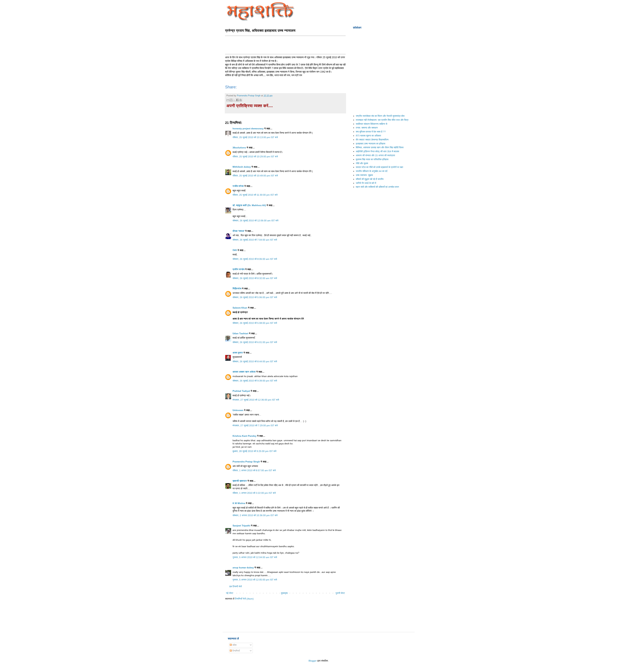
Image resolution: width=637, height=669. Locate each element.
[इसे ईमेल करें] (228, 100)
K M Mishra (239, 503)
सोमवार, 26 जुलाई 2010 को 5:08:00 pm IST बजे (255, 323)
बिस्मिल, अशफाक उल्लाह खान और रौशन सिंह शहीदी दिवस (379, 147)
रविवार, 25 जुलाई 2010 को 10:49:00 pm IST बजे (255, 175)
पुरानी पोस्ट (340, 593)
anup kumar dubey (243, 567)
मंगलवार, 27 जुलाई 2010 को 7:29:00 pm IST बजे (255, 425)
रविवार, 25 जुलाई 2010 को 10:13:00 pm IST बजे (255, 137)
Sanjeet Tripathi (241, 525)
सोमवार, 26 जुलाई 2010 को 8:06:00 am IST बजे (255, 259)
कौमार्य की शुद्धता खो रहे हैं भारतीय (370, 179)
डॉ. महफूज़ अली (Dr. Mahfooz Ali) (249, 205)
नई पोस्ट (229, 593)
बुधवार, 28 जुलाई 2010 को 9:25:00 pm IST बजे (254, 451)
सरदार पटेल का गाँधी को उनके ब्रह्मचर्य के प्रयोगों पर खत (379, 167)
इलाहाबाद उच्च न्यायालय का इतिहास (370, 143)
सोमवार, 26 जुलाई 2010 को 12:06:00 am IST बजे (255, 220)
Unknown (238, 410)
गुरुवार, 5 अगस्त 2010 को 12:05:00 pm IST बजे (255, 579)
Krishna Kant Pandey (244, 436)
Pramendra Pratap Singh (246, 461)
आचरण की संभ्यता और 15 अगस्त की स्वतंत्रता (375, 155)
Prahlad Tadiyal (241, 391)
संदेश (234, 645)
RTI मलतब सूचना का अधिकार (368, 135)
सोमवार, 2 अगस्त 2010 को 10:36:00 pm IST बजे (255, 515)
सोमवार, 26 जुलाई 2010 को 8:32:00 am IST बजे (255, 278)
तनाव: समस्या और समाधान (367, 127)
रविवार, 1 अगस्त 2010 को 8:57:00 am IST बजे (254, 470)
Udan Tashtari (240, 333)
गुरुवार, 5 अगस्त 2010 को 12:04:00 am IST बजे (255, 557)
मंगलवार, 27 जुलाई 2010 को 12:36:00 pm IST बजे (256, 399)
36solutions (239, 147)
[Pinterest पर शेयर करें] (240, 100)
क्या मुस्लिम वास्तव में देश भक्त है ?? (371, 131)
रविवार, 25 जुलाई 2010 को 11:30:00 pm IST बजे (255, 194)
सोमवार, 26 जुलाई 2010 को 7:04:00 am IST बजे (255, 239)
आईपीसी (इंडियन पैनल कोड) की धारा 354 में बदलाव (377, 151)
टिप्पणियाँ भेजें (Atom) (244, 598)
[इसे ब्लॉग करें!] (231, 100)
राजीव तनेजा (238, 186)
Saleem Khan (240, 307)
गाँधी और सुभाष (362, 163)
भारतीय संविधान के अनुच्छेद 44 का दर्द (371, 171)
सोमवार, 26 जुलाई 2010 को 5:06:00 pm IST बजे (255, 297)
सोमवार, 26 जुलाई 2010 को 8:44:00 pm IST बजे (255, 361)
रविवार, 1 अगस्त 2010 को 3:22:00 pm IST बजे (254, 493)
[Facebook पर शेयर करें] (237, 100)
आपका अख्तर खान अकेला (244, 371)
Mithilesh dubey (242, 166)
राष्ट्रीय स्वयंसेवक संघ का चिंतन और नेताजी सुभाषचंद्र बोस (380, 116)
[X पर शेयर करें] (234, 100)
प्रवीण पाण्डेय (239, 269)
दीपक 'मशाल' (239, 231)
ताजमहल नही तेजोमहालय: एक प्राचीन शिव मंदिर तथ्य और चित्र (382, 120)
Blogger (313, 660)
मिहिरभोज (237, 288)
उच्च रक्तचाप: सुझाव (364, 175)
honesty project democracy (248, 128)
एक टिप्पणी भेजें (235, 586)
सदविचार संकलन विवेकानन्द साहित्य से (371, 124)
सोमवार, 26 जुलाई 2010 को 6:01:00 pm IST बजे (255, 342)
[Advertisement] (285, 44)
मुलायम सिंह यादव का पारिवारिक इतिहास (372, 159)
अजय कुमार (238, 352)
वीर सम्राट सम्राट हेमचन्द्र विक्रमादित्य (372, 139)
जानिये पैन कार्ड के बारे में (366, 183)
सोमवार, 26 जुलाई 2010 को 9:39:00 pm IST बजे (255, 380)
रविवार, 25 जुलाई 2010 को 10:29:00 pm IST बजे (255, 156)
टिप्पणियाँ (236, 650)
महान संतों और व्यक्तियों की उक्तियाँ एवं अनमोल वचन (377, 187)
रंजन (235, 250)
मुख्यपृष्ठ (284, 593)
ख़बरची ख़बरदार (240, 480)
